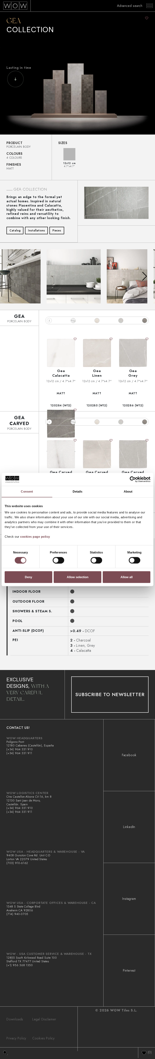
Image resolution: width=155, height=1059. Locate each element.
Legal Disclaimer (44, 1019)
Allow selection (77, 577)
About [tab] (128, 491)
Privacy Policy (16, 1038)
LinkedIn (129, 827)
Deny (28, 577)
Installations (36, 230)
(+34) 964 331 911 (19, 753)
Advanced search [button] (129, 5)
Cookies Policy (43, 1038)
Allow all (126, 577)
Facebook (129, 755)
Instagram (129, 898)
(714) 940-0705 (17, 914)
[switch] (58, 560)
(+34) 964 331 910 (19, 749)
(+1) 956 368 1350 (19, 965)
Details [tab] (78, 491)
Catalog (15, 230)
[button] (144, 276)
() (149, 1052)
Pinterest (129, 970)
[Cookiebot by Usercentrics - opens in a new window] (132, 479)
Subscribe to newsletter (109, 694)
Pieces (56, 230)
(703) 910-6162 (17, 863)
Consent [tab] (27, 491)
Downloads (14, 1019)
